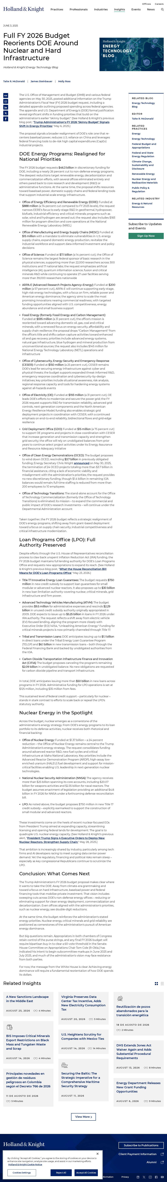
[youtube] (162, 1177)
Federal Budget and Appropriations (144, 146)
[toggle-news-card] (156, 983)
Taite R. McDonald (14, 81)
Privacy (125, 1177)
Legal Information (104, 1177)
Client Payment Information (138, 1154)
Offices (146, 4)
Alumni (152, 1162)
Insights (119, 9)
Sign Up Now (146, 235)
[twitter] (144, 1177)
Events (136, 9)
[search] (162, 9)
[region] (53, 1164)
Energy (136, 133)
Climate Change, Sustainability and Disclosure (143, 165)
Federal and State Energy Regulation (143, 154)
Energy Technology (143, 138)
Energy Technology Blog (143, 105)
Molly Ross (64, 81)
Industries (101, 9)
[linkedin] (138, 1177)
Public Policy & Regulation (140, 189)
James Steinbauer (41, 81)
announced (81, 463)
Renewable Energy (143, 173)
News (151, 9)
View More (82, 1116)
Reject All (61, 1172)
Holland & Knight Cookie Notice (25, 1164)
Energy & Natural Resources (142, 205)
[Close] (97, 1153)
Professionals (79, 9)
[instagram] (150, 1177)
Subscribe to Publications (141, 1145)
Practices (57, 9)
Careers (159, 4)
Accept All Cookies (86, 1172)
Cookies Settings (22, 1172)
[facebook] (156, 1177)
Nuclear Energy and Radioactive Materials (145, 181)
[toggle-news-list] (162, 983)
